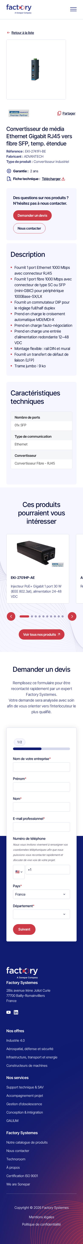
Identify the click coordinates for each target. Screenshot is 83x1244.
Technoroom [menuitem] (15, 1159)
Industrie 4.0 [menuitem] (15, 1040)
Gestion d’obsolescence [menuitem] (24, 1104)
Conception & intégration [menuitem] (24, 1112)
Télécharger (51, 179)
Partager (69, 113)
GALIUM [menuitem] (12, 1120)
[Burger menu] (73, 9)
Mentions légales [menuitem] (41, 1217)
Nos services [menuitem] (17, 1077)
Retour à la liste (22, 32)
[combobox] (41, 894)
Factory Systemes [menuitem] (22, 1132)
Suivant (24, 929)
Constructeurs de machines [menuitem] (26, 1065)
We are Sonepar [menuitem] (18, 1184)
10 (63, 616)
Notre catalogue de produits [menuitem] (27, 1142)
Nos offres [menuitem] (15, 1031)
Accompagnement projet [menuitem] (24, 1095)
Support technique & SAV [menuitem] (25, 1087)
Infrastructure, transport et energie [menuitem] (31, 1057)
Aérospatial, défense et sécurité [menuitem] (29, 1049)
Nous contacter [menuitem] (17, 1151)
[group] (37, 569)
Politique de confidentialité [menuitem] (41, 1224)
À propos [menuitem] (13, 1167)
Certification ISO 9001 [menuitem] (22, 1176)
